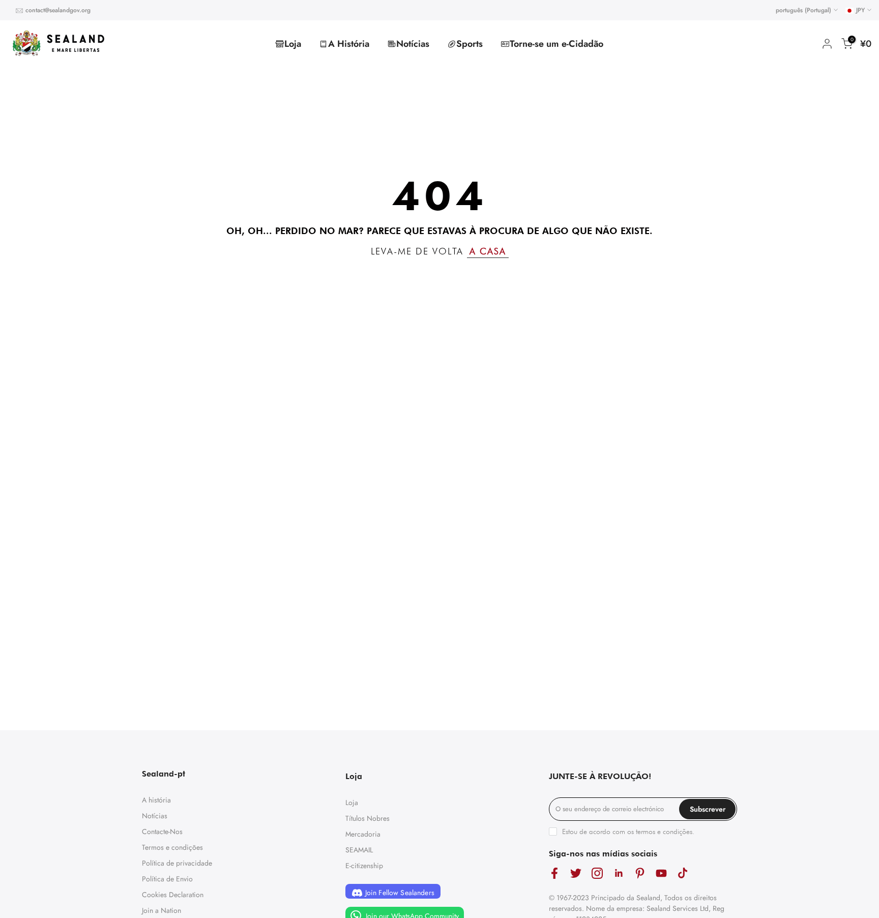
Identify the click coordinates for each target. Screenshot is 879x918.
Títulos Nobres (367, 818)
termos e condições (664, 831)
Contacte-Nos (162, 831)
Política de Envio (167, 879)
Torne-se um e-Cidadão (556, 43)
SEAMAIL (359, 850)
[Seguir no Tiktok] (682, 873)
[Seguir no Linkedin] (618, 873)
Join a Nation (161, 910)
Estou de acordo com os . (628, 831)
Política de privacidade (177, 863)
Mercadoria (362, 834)
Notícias (412, 43)
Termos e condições (172, 847)
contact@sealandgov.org (58, 10)
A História (348, 43)
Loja (292, 43)
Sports (469, 43)
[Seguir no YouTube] (661, 873)
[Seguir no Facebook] (554, 873)
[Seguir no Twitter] (575, 873)
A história (156, 800)
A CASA (488, 251)
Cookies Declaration (172, 895)
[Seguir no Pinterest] (640, 873)
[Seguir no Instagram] (597, 873)
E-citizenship (364, 865)
